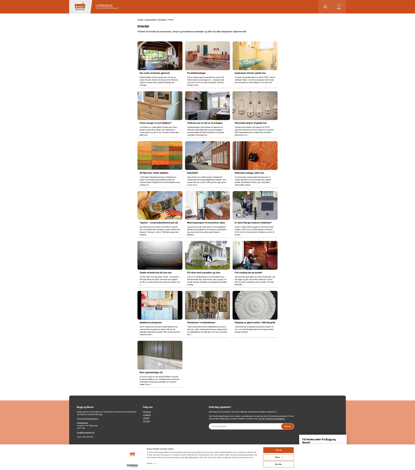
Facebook (147, 412)
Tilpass (277, 457)
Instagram (147, 415)
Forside (140, 20)
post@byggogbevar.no (86, 432)
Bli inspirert (162, 20)
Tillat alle (278, 450)
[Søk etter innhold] (325, 7)
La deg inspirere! (151, 20)
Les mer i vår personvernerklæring (272, 419)
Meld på (287, 426)
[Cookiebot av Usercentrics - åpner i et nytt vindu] (132, 465)
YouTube (146, 421)
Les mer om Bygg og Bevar (87, 419)
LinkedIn (146, 418)
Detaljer (150, 463)
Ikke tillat (278, 464)
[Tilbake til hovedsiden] (80, 7)
